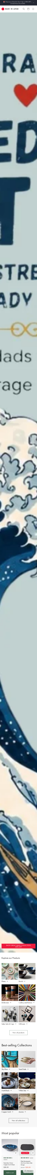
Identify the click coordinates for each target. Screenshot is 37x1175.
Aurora (21, 1112)
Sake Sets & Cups (8, 1024)
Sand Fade (22, 1069)
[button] (33, 9)
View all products (18, 1033)
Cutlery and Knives (25, 1002)
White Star (22, 1090)
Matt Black (5, 1090)
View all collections (18, 1120)
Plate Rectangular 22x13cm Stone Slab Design (26, 1163)
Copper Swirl (6, 1112)
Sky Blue (5, 1069)
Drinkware (5, 1002)
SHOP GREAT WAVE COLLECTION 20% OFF (18, 946)
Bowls (21, 981)
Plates (4, 981)
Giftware (22, 1024)
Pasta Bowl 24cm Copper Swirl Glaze (9, 1164)
